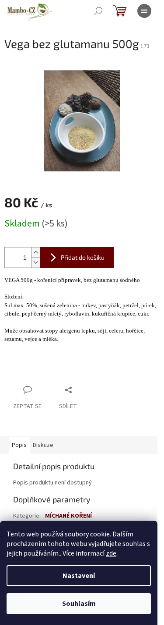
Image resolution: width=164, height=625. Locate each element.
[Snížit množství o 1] (35, 263)
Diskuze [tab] (43, 445)
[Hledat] (98, 11)
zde (111, 553)
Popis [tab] (19, 445)
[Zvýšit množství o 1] (35, 252)
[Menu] (144, 11)
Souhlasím (79, 603)
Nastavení (79, 575)
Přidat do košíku (83, 257)
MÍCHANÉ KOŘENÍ (68, 516)
